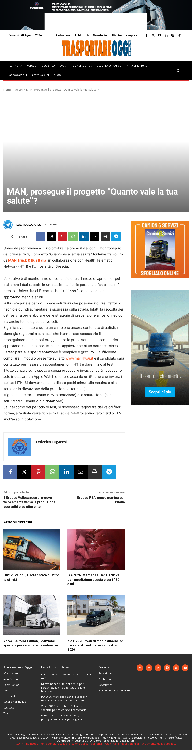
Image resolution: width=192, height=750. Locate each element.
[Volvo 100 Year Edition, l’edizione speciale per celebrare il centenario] (31, 615)
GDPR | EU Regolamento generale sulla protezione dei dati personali (59, 743)
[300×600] (160, 409)
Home (7, 90)
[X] (51, 236)
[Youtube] (159, 35)
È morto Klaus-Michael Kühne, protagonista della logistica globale (62, 717)
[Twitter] (153, 35)
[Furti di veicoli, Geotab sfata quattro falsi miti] (31, 549)
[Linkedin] (166, 35)
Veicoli (19, 90)
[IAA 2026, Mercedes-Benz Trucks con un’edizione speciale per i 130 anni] (96, 549)
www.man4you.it (79, 358)
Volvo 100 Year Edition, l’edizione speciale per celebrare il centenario (63, 707)
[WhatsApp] (73, 236)
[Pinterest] (62, 236)
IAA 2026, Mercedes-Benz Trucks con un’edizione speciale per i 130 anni (93, 579)
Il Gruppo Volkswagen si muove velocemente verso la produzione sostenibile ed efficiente (29, 502)
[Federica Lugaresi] (8, 224)
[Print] (105, 236)
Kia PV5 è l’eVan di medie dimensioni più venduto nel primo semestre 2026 (96, 645)
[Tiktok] (179, 35)
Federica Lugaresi (28, 224)
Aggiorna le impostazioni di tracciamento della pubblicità (140, 743)
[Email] (94, 236)
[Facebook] (146, 35)
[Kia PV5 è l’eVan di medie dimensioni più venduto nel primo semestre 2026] (96, 615)
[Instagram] (173, 35)
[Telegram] (116, 236)
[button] (178, 70)
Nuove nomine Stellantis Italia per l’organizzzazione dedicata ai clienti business (63, 687)
